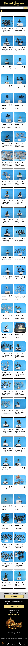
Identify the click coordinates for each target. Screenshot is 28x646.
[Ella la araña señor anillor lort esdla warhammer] (12, 372)
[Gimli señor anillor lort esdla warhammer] (24, 66)
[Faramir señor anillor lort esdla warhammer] (12, 66)
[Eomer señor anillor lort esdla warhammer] (12, 181)
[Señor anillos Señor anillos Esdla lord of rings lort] (24, 372)
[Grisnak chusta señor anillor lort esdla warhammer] (24, 467)
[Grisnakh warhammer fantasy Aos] (24, 353)
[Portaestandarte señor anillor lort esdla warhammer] (12, 86)
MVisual (18, 633)
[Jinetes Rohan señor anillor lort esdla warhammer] (24, 47)
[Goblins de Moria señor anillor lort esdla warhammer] (12, 28)
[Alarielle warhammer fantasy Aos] (12, 525)
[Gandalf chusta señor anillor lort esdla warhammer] (12, 105)
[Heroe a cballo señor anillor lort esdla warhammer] (24, 429)
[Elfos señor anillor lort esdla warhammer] (24, 563)
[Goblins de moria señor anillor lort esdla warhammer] (24, 238)
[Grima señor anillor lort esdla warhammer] (12, 257)
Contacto (13, 606)
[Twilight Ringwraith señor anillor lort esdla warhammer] (24, 124)
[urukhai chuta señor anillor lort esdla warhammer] (12, 353)
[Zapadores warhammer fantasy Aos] (24, 315)
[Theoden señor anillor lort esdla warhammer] (12, 200)
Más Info (14, 596)
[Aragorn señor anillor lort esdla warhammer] (12, 448)
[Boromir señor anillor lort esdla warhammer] (24, 28)
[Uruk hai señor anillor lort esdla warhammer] (24, 296)
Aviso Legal (19, 638)
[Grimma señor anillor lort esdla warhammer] (24, 181)
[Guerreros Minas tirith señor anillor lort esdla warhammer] (24, 525)
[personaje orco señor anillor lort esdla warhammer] (12, 143)
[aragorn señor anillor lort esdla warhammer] (24, 105)
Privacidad (3, 638)
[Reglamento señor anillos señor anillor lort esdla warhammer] (24, 334)
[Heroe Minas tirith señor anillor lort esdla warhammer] (24, 582)
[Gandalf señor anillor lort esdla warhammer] (12, 467)
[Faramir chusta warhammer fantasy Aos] (12, 487)
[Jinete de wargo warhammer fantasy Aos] (12, 124)
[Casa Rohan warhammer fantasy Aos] (12, 162)
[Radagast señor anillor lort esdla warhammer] (12, 334)
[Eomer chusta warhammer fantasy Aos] (12, 238)
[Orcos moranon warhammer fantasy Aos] (24, 143)
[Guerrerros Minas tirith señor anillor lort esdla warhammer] (12, 544)
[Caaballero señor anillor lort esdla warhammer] (24, 277)
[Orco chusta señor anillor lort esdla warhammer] (24, 410)
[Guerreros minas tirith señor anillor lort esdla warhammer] (12, 315)
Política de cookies (11, 638)
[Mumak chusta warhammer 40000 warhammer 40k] (24, 487)
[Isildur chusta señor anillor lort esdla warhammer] (12, 506)
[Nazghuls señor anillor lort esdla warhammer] (24, 86)
